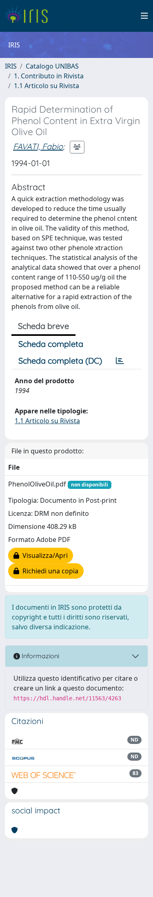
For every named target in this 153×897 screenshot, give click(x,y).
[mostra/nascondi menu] (144, 16)
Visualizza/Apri (43, 555)
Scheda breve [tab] (43, 326)
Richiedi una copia (48, 570)
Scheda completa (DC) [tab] (60, 360)
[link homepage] (29, 16)
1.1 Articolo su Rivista (46, 85)
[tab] (120, 360)
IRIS (11, 66)
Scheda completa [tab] (50, 344)
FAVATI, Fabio (38, 146)
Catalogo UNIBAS (52, 66)
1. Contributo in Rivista (49, 75)
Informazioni (39, 656)
